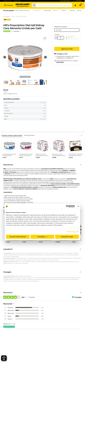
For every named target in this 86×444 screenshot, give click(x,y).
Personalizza (41, 236)
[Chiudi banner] (78, 206)
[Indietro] (77, 135)
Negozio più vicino (8, 0)
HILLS (5, 22)
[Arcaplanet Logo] (22, 5)
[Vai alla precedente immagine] (4, 57)
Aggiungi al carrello (67, 49)
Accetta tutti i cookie (67, 236)
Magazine (72, 10)
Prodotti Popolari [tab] (29, 135)
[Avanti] (81, 135)
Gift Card (79, 10)
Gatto (13, 16)
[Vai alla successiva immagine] (45, 57)
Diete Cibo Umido (21, 16)
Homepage (6, 16)
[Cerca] (34, 5)
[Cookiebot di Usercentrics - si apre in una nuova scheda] (67, 206)
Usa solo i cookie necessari (18, 236)
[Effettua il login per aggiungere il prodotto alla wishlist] (45, 38)
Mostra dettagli (71, 231)
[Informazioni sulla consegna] (72, 58)
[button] (25, 57)
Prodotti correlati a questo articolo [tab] (12, 135)
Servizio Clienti (17, 0)
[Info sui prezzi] (16, 93)
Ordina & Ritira (47, 10)
